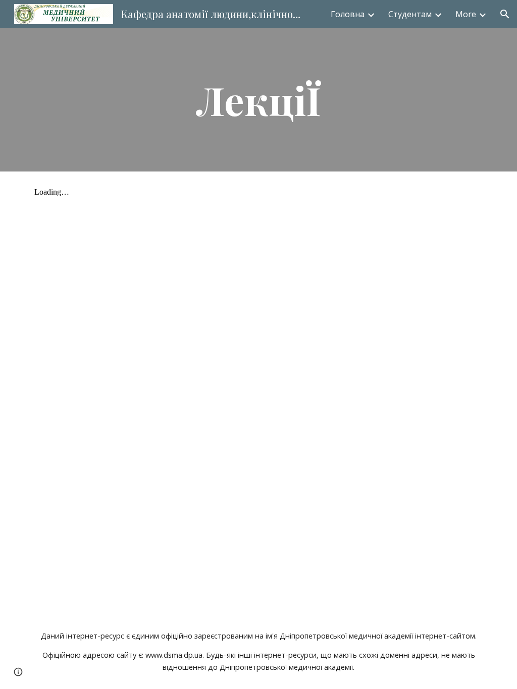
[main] (258, 100)
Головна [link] (348, 14)
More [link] (465, 14)
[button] (505, 14)
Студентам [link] (410, 14)
